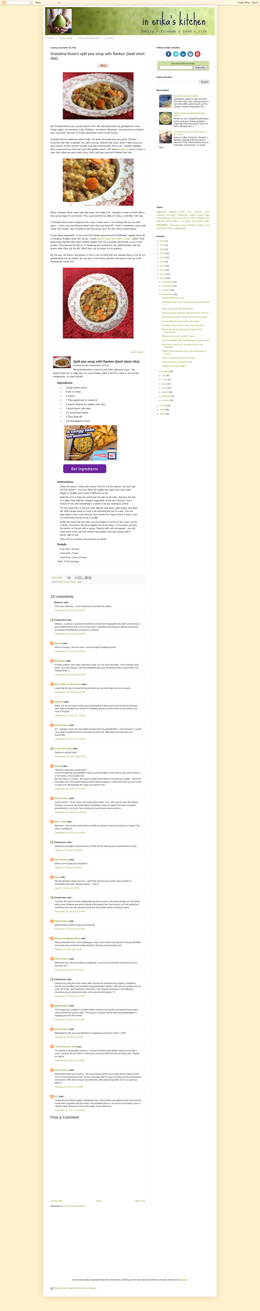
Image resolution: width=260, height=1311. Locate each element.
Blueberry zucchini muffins (186, 96)
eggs (207, 215)
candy (189, 212)
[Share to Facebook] (86, 577)
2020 (162, 241)
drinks (201, 215)
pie (193, 221)
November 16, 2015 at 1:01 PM (70, 996)
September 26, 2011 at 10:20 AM (70, 812)
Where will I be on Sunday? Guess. (178, 336)
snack (200, 225)
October (166, 290)
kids (208, 218)
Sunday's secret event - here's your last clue (183, 325)
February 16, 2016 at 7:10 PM (69, 1037)
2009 (162, 409)
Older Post (140, 1201)
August (165, 371)
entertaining (163, 217)
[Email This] (76, 577)
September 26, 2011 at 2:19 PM (70, 832)
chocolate (170, 215)
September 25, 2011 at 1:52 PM (70, 634)
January (166, 400)
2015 (162, 262)
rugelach (124, 149)
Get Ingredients (84, 468)
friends (186, 218)
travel (164, 228)
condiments (182, 215)
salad (183, 225)
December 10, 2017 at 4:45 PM (70, 1110)
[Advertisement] (183, 178)
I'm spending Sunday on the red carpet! (180, 321)
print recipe (137, 352)
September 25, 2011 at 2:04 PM (70, 651)
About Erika (66, 38)
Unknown (58, 702)
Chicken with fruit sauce (173, 298)
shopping (191, 225)
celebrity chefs (202, 212)
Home (51, 38)
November (167, 286)
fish (180, 218)
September (167, 294)
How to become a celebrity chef (177, 362)
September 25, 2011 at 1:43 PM (70, 610)
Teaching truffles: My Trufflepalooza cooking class (185, 340)
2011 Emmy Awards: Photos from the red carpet (184, 317)
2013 (162, 270)
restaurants (174, 225)
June (164, 379)
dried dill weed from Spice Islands (113, 238)
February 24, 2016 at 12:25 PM (69, 1060)
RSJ (56, 1096)
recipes (73, 582)
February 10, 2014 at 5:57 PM (69, 970)
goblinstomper (61, 1006)
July (164, 375)
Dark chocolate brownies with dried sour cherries (185, 313)
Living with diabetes (89, 38)
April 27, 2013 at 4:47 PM (67, 888)
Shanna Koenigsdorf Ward (67, 938)
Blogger (183, 1280)
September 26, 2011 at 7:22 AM (70, 739)
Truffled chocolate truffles (174, 366)
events (174, 218)
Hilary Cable (60, 822)
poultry (199, 221)
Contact (109, 38)
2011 (162, 278)
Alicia (57, 877)
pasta (188, 221)
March (165, 392)
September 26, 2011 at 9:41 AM (70, 789)
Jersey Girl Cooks (63, 748)
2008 (162, 414)
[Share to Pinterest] (90, 577)
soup (79, 582)
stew (159, 228)
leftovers (161, 221)
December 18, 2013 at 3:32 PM (70, 929)
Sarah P (58, 643)
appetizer (162, 211)
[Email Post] (68, 577)
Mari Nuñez (59, 661)
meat (66, 582)
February (166, 396)
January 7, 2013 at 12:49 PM (68, 850)
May (164, 384)
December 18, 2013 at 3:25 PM (70, 911)
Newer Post (56, 1201)
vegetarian (180, 228)
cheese (161, 214)
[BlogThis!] (80, 577)
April (164, 388)
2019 (162, 245)
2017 (162, 253)
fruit (193, 217)
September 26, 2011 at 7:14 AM (70, 715)
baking (173, 211)
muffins (175, 221)
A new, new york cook (65, 1046)
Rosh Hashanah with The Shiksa (177, 309)
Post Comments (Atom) (74, 1206)
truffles (170, 228)
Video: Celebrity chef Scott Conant (178, 358)
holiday (200, 217)
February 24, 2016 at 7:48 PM (69, 1087)
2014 (162, 266)
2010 (162, 405)
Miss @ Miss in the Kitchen (67, 684)
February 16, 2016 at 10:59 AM (69, 1019)
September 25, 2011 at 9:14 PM (70, 692)
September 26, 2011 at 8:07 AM (70, 756)
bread (182, 212)
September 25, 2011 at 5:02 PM (70, 674)
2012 (162, 274)
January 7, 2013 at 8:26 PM (68, 867)
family (61, 582)
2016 (162, 257)
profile (207, 221)
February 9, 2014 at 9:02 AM (68, 949)
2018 (162, 249)
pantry (182, 221)
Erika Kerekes (61, 725)
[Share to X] (83, 577)
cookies (193, 215)
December (167, 282)
